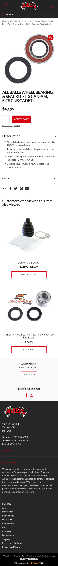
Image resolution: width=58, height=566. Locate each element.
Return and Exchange (12, 543)
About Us (9, 463)
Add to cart (21, 119)
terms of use (33, 559)
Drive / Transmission (24, 21)
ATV (11, 21)
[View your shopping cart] (52, 6)
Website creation (20, 563)
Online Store (8, 523)
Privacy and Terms (11, 547)
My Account (8, 535)
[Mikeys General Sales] (29, 5)
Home (4, 21)
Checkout (7, 531)
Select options (29, 275)
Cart (4, 527)
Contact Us (29, 374)
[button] (6, 6)
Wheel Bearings (41, 21)
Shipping (6, 539)
